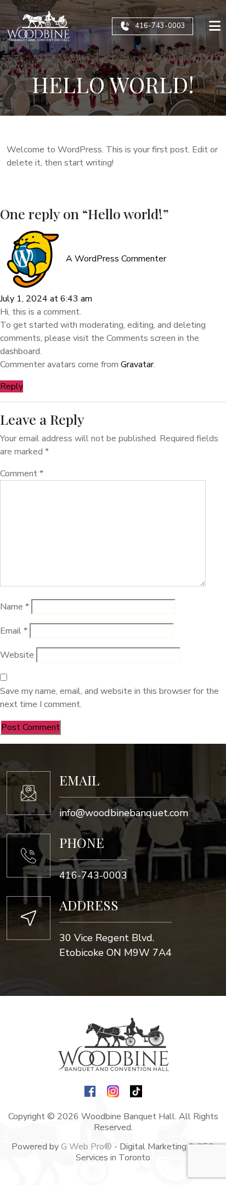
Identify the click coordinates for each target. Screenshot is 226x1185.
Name (14, 607)
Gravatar (137, 364)
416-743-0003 (160, 26)
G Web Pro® (86, 1147)
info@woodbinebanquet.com (123, 812)
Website (17, 655)
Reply (11, 386)
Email (13, 631)
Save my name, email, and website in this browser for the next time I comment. (109, 697)
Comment (21, 474)
